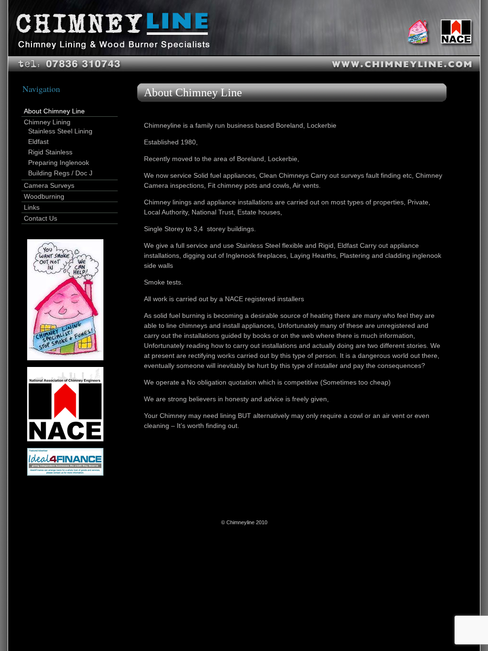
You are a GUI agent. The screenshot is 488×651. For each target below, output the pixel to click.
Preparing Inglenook (58, 162)
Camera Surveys (49, 185)
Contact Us (40, 218)
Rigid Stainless (50, 152)
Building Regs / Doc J (60, 173)
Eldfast (38, 141)
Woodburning (44, 196)
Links (32, 207)
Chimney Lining (47, 122)
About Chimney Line (54, 111)
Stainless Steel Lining (60, 131)
